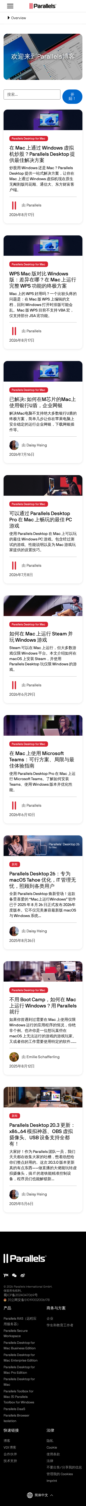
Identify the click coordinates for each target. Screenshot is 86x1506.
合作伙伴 (10, 1454)
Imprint (52, 1481)
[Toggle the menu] (10, 6)
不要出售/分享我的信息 (64, 1467)
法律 (50, 1461)
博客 (7, 1441)
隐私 (50, 1441)
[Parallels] (43, 6)
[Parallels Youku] (6, 1275)
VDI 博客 (10, 1447)
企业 (50, 1318)
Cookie (52, 1447)
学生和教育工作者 (60, 1325)
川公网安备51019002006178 (29, 1300)
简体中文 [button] (41, 1495)
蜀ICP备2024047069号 (21, 1295)
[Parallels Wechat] (14, 1275)
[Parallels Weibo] (22, 1275)
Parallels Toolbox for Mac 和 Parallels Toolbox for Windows (19, 1397)
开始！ (72, 96)
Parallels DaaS (14, 1409)
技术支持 (10, 1461)
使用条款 (53, 1454)
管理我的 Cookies (60, 1474)
